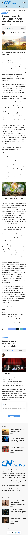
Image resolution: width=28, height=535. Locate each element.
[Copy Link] (10, 28)
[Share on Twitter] (8, 28)
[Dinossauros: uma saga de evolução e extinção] (5, 432)
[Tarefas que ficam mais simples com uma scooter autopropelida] (5, 520)
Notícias (4, 12)
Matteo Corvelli (9, 32)
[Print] (12, 28)
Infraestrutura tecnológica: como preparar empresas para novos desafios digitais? (18, 511)
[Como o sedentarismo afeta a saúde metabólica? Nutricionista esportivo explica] (5, 503)
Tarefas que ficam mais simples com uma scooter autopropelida (18, 520)
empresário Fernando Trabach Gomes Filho (12, 314)
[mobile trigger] (3, 2)
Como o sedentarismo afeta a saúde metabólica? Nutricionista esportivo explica (18, 502)
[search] (17, 2)
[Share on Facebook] (5, 28)
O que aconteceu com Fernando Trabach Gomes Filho (13, 320)
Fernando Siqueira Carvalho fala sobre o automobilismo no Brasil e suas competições (18, 449)
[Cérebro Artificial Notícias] (10, 2)
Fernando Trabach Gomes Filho (9, 316)
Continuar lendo (14, 416)
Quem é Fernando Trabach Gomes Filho (11, 323)
